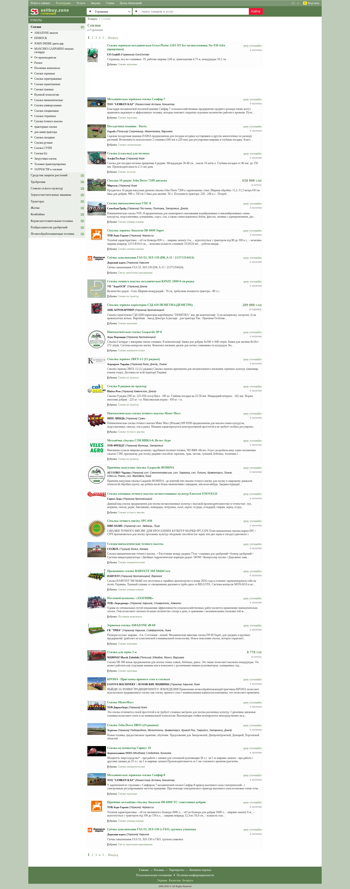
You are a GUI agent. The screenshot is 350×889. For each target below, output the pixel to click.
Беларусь (187, 880)
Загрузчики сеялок (45, 158)
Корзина (311, 3)
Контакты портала (200, 870)
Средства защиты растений (49, 175)
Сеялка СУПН (43, 148)
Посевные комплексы (47, 68)
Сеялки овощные (44, 137)
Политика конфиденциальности (195, 875)
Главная (144, 870)
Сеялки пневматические (48, 100)
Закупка (95, 3)
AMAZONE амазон (46, 32)
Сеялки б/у (40, 153)
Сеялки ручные (43, 142)
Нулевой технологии (46, 94)
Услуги (80, 3)
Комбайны (38, 214)
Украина (162, 880)
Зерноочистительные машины (51, 194)
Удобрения (38, 182)
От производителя (45, 57)
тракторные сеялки (45, 126)
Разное (38, 62)
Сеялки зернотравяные (48, 78)
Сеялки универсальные (48, 105)
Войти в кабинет (40, 3)
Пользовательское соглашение (154, 875)
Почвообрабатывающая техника (52, 233)
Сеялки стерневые (45, 116)
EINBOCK (40, 38)
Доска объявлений (131, 3)
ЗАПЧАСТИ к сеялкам (48, 169)
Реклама (159, 870)
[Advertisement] (295, 88)
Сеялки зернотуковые (47, 84)
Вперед (113, 37)
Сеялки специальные (46, 110)
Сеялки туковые (44, 89)
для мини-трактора (45, 132)
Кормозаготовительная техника (52, 221)
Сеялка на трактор (128, 296)
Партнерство (176, 870)
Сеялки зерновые (44, 73)
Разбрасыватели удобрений (49, 227)
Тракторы (37, 201)
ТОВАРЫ (36, 20)
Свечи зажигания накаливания (135, 272)
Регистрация (63, 3)
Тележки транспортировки (50, 164)
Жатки (35, 208)
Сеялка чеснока (126, 171)
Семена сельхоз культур (47, 188)
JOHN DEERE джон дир (49, 43)
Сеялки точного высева (48, 121)
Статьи (110, 3)
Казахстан (175, 880)
